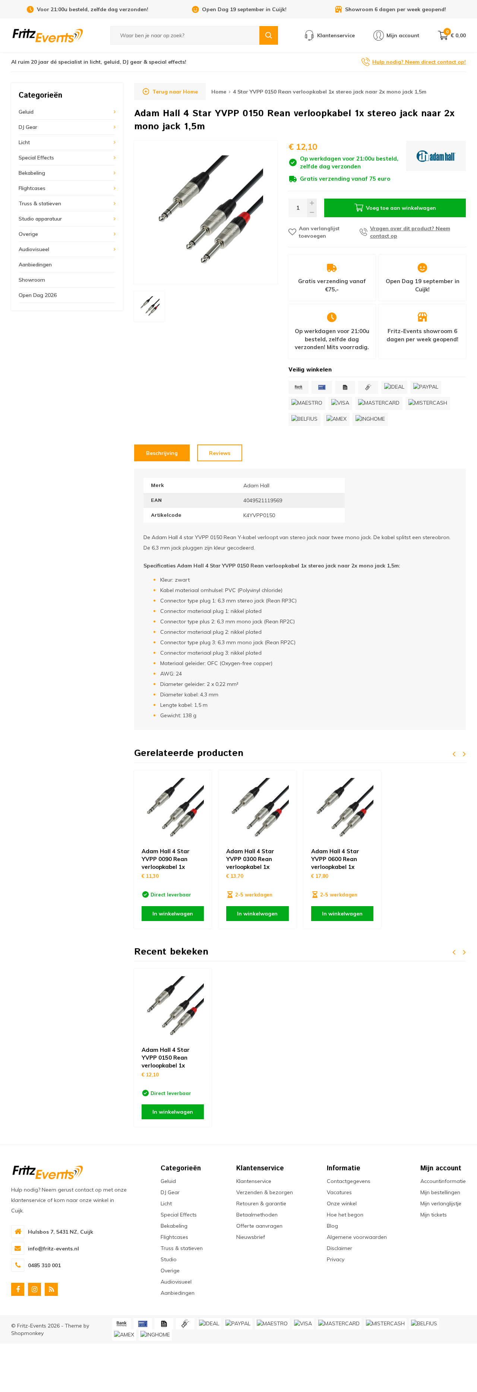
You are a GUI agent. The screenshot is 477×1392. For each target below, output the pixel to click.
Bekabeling (32, 173)
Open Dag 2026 (38, 295)
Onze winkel (342, 1203)
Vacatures (339, 1192)
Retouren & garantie (261, 1203)
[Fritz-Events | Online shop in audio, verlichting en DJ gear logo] (47, 35)
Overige (28, 234)
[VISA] (340, 403)
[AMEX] (336, 419)
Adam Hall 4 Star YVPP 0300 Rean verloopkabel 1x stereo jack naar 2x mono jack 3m (253, 867)
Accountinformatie (443, 1181)
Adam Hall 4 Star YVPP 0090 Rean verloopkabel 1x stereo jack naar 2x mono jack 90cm (168, 867)
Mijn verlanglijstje (440, 1203)
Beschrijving (162, 453)
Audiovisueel (34, 249)
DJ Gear (28, 127)
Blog (332, 1225)
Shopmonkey (27, 1333)
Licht (24, 142)
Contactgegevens (348, 1181)
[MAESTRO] (306, 403)
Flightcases (32, 188)
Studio (169, 1259)
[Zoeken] (268, 35)
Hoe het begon (345, 1214)
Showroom (32, 279)
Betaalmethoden (257, 1214)
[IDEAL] (394, 387)
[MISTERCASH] (427, 403)
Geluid (26, 111)
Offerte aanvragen (259, 1225)
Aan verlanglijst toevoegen (319, 232)
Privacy (335, 1259)
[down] (312, 212)
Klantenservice (253, 1181)
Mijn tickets (433, 1214)
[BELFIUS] (304, 419)
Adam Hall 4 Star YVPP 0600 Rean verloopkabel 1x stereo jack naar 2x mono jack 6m (338, 867)
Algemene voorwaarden (357, 1237)
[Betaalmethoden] (298, 387)
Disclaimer (339, 1248)
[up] (312, 203)
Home (218, 91)
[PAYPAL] (425, 387)
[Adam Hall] (436, 162)
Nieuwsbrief (250, 1237)
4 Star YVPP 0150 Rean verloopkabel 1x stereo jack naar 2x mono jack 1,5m (329, 91)
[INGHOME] (370, 419)
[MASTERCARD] (378, 403)
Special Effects (36, 157)
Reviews (219, 453)
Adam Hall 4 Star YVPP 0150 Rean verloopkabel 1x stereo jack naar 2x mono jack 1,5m (168, 1065)
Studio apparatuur (40, 218)
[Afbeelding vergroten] (205, 212)
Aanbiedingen (35, 264)
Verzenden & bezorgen (264, 1192)
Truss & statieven (40, 203)
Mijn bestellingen (440, 1192)
